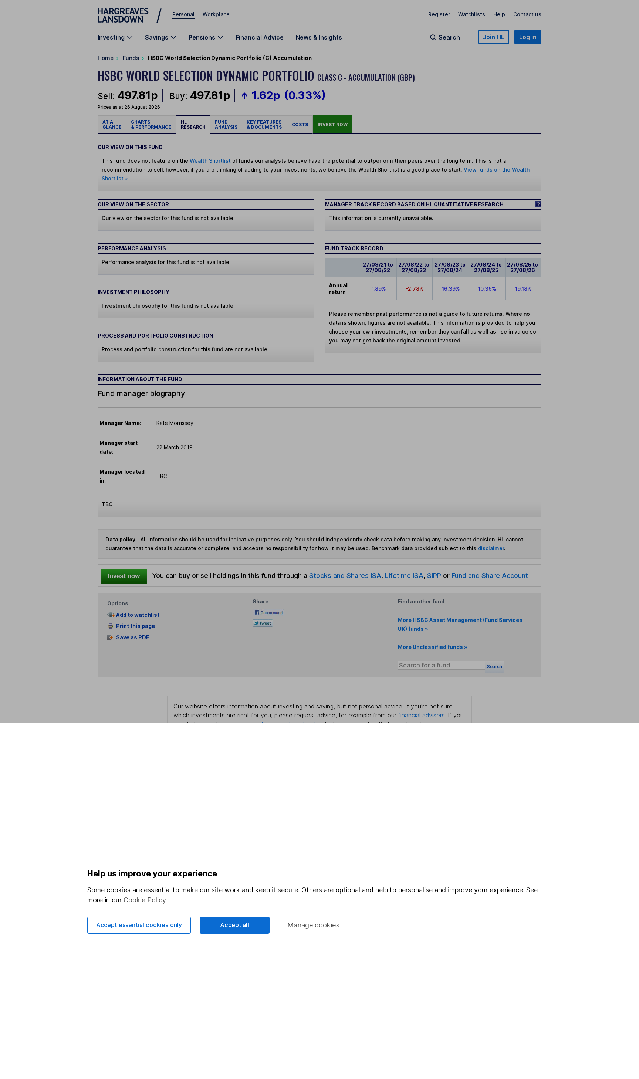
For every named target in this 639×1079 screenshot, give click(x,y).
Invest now (333, 124)
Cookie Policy (145, 900)
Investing (111, 37)
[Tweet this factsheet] (263, 622)
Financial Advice (260, 37)
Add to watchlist (137, 615)
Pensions (202, 37)
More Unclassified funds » (432, 647)
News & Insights (319, 37)
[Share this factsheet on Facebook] (268, 612)
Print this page (135, 626)
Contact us (527, 14)
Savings (156, 37)
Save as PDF (132, 637)
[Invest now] (124, 576)
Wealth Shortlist (210, 161)
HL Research (193, 124)
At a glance (112, 124)
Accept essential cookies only (139, 925)
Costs (300, 124)
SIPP (434, 575)
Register (439, 14)
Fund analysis (226, 124)
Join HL (493, 37)
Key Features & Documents (265, 124)
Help (499, 14)
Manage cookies (313, 925)
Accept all (234, 925)
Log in (528, 37)
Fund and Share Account (490, 575)
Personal (183, 14)
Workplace (216, 14)
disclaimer (491, 548)
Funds (131, 57)
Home (106, 57)
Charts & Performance (151, 124)
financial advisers (421, 715)
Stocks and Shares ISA (345, 575)
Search (449, 37)
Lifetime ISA (403, 575)
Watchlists (471, 14)
